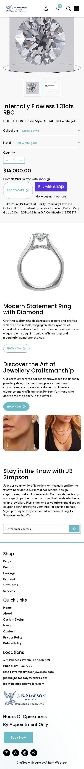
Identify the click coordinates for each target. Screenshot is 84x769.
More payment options (51, 196)
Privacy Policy (12, 637)
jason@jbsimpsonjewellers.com (25, 678)
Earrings (9, 573)
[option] (42, 41)
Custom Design (14, 619)
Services (9, 591)
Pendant (9, 567)
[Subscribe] (74, 528)
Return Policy (12, 643)
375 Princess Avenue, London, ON (26, 660)
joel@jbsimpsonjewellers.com (23, 684)
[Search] (68, 8)
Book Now (18, 737)
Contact (9, 631)
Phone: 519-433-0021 (18, 666)
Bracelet (9, 579)
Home (7, 608)
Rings (7, 561)
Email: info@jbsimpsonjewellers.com (28, 672)
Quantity (9, 152)
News (7, 625)
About (7, 613)
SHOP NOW (14, 348)
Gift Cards (10, 585)
